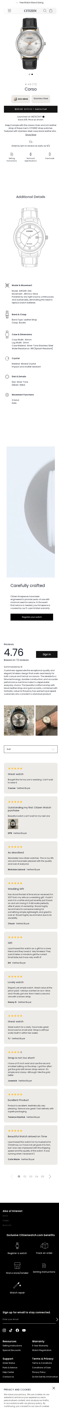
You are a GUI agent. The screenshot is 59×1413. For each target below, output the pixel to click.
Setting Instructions (12, 1345)
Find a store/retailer (17, 1273)
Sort (9, 749)
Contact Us (8, 1376)
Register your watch (32, 617)
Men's (5, 1215)
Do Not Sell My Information (45, 1376)
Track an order (44, 1253)
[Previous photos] (7, 723)
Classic (6, 1220)
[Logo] (30, 10)
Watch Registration (41, 1350)
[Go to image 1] (29, 74)
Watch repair (17, 1292)
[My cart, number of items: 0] (51, 11)
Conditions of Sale (41, 1367)
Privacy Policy (39, 1372)
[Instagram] (4, 1330)
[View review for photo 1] (19, 720)
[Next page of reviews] (50, 1177)
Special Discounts (12, 1350)
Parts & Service (10, 1367)
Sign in (47, 654)
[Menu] (9, 11)
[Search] (45, 11)
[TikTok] (10, 1330)
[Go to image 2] (32, 74)
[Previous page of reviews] (12, 1177)
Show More (30, 134)
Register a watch (17, 1253)
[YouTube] (24, 1330)
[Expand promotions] (14, 2)
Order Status (9, 1363)
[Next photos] (53, 723)
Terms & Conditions (42, 1363)
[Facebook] (17, 1330)
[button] (57, 1319)
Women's (7, 1225)
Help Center (8, 1372)
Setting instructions (44, 1272)
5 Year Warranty (40, 1345)
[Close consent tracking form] (53, 1388)
